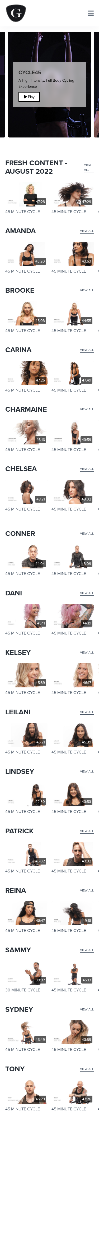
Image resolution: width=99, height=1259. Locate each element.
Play (31, 96)
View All (88, 167)
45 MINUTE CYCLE (22, 211)
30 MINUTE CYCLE (22, 990)
